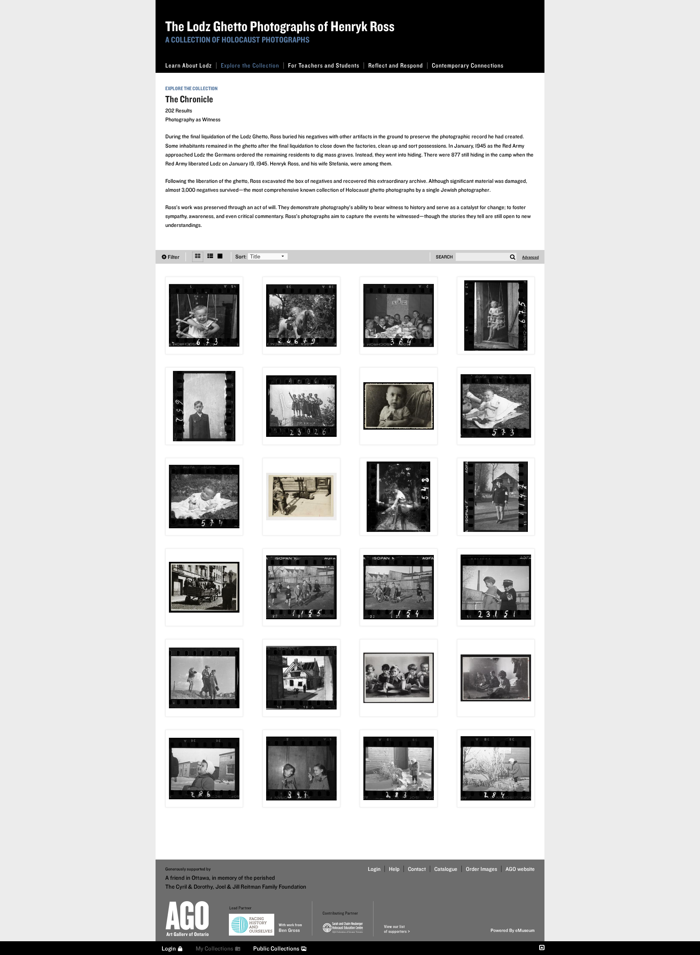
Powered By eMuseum (513, 930)
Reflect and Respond (395, 65)
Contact (417, 869)
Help (394, 869)
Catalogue (445, 869)
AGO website (520, 869)
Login (374, 869)
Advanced (530, 256)
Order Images (481, 869)
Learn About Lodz (188, 65)
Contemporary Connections (468, 65)
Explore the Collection (250, 65)
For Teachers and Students (323, 65)
